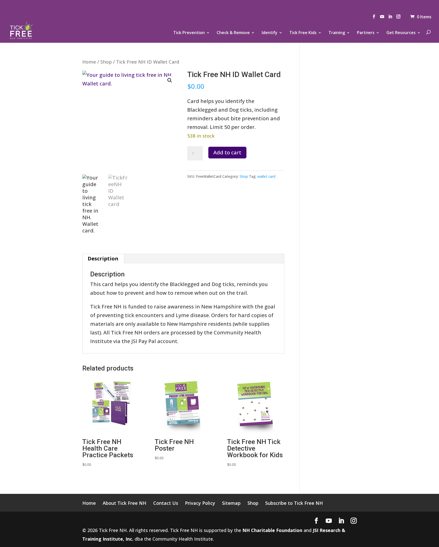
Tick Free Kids (303, 33)
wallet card (266, 176)
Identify (269, 33)
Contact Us (165, 503)
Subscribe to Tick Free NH (294, 503)
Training (336, 33)
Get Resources (401, 33)
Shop (106, 61)
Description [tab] (103, 258)
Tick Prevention (189, 33)
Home (89, 61)
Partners (365, 33)
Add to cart (227, 152)
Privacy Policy (200, 503)
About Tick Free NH (124, 503)
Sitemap (231, 503)
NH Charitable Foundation (272, 530)
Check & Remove (233, 33)
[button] (169, 80)
